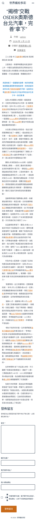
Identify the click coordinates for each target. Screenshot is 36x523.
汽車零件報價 (21, 340)
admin (23, 36)
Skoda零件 (18, 122)
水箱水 (13, 340)
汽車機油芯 (9, 359)
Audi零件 (30, 169)
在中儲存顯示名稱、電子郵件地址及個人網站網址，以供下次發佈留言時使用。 (19, 497)
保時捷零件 (28, 350)
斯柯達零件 (21, 148)
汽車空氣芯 (6, 155)
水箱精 (26, 211)
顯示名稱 (4, 458)
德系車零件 (9, 237)
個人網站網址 (6, 482)
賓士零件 (7, 379)
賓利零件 (7, 92)
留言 (3, 423)
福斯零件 (19, 57)
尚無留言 (21, 50)
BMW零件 (30, 145)
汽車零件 (13, 136)
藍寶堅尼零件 (27, 356)
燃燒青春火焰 (24, 45)
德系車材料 (16, 350)
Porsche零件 (13, 119)
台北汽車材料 (16, 314)
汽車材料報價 (15, 89)
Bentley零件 (27, 343)
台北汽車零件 (19, 320)
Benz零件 (29, 270)
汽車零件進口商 (8, 270)
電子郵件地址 (6, 470)
